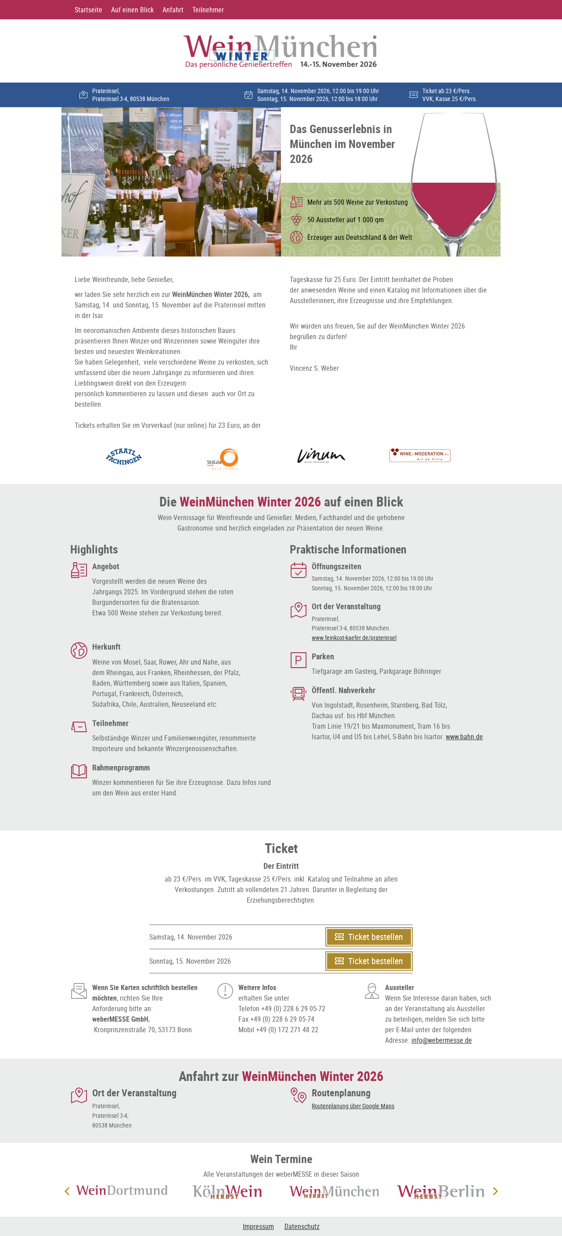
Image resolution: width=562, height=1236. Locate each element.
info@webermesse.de (441, 1040)
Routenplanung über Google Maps (353, 1106)
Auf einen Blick (132, 9)
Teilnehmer (208, 9)
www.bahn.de (464, 736)
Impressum (258, 1226)
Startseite (88, 9)
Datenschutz (302, 1226)
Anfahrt (173, 9)
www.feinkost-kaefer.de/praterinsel (354, 637)
